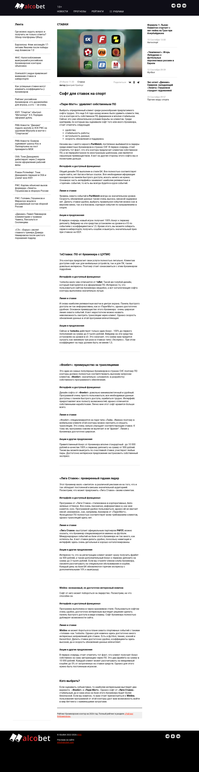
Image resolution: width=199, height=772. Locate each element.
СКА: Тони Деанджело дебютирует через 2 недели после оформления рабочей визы (30, 160)
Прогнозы (79, 11)
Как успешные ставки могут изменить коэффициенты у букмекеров (30, 89)
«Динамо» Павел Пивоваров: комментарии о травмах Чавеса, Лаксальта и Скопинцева (31, 218)
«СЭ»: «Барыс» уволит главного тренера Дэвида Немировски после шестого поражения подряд (30, 233)
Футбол (151, 72)
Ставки (81, 82)
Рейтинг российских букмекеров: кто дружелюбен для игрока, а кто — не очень (31, 102)
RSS (79, 735)
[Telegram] (138, 82)
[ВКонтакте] (130, 82)
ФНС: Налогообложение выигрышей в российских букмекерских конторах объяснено (29, 61)
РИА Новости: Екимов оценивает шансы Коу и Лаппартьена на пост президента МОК (28, 145)
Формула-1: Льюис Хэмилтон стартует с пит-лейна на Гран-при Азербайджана (159, 29)
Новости (62, 11)
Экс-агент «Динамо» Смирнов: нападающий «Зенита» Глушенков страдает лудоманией (160, 86)
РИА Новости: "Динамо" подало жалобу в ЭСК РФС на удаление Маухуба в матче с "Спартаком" (31, 129)
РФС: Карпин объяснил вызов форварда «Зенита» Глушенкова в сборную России (31, 188)
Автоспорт (152, 42)
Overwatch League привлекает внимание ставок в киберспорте (31, 76)
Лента (19, 24)
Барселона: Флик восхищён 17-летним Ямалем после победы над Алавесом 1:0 (32, 47)
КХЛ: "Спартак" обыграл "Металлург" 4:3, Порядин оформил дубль (29, 115)
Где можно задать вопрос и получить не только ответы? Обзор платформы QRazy (30, 34)
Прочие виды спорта (158, 99)
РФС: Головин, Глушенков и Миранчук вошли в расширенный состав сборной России (31, 202)
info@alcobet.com (65, 742)
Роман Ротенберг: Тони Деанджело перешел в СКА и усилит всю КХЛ (30, 175)
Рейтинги (98, 11)
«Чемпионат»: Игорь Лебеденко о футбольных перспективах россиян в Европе (160, 58)
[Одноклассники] (134, 82)
